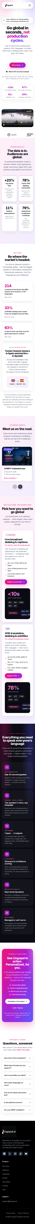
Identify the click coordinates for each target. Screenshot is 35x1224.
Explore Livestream (14, 582)
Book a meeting (9, 478)
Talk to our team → (24, 1050)
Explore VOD (12, 676)
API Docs (5, 1166)
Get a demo (16, 65)
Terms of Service (23, 1213)
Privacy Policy (10, 1213)
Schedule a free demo (16, 1001)
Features (5, 1170)
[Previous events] (15, 487)
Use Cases (6, 1182)
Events (4, 1178)
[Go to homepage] (8, 5)
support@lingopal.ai (9, 1201)
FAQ (3, 1190)
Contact (5, 1186)
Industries (6, 1174)
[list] (17, 464)
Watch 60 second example (19, 72)
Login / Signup (17, 1008)
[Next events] (20, 487)
